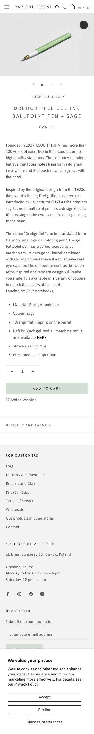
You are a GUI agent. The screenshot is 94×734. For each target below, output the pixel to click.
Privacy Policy (26, 684)
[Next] (61, 84)
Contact (12, 527)
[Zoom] (84, 25)
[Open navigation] (6, 7)
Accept (45, 697)
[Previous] (33, 84)
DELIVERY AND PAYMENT (29, 425)
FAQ (9, 466)
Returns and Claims (22, 483)
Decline (44, 709)
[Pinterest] (31, 593)
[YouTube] (42, 593)
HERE (42, 337)
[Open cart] (73, 6)
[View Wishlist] (65, 6)
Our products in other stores (30, 518)
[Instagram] (19, 593)
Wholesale (15, 509)
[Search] (57, 7)
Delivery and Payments (26, 475)
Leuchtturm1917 (47, 97)
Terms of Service (20, 501)
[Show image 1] (42, 85)
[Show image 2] (47, 85)
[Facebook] (8, 593)
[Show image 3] (52, 85)
